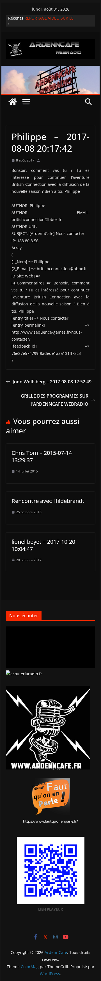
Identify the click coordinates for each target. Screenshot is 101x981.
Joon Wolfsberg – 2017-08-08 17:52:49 (52, 382)
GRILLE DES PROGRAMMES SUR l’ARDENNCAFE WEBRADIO (54, 400)
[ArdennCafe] (50, 69)
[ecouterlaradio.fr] (24, 673)
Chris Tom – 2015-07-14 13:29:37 (42, 456)
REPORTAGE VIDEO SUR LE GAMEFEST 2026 (49, 20)
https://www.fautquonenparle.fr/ (50, 821)
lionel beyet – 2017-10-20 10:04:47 (43, 545)
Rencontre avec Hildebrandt (48, 501)
